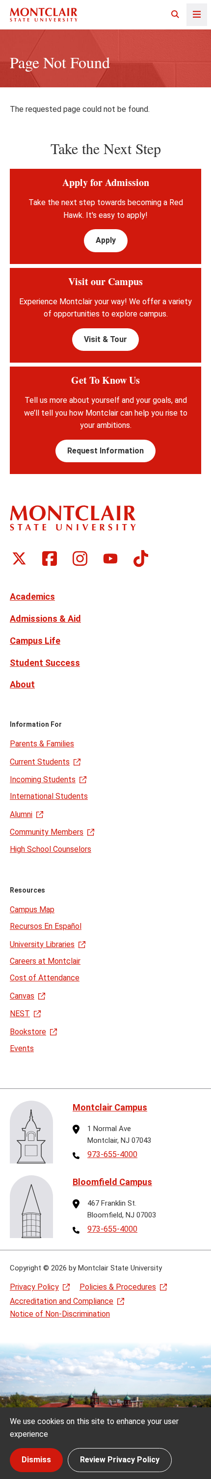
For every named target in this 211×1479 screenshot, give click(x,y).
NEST (20, 1013)
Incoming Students (43, 779)
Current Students (40, 761)
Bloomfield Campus (112, 1182)
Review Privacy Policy (119, 1459)
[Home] (44, 14)
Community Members (46, 832)
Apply (106, 240)
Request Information (105, 450)
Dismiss (36, 1459)
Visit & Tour (105, 339)
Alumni (21, 814)
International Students (49, 796)
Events (22, 1048)
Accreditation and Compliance (61, 1301)
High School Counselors (50, 849)
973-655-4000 (112, 1154)
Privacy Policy (34, 1287)
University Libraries (42, 944)
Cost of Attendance (44, 977)
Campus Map (32, 909)
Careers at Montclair (45, 961)
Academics (32, 596)
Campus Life (35, 640)
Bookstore (28, 1031)
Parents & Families (42, 743)
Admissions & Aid (45, 618)
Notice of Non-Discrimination (60, 1314)
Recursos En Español (45, 926)
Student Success (45, 663)
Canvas (22, 996)
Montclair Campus (110, 1107)
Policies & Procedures (117, 1287)
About (22, 684)
